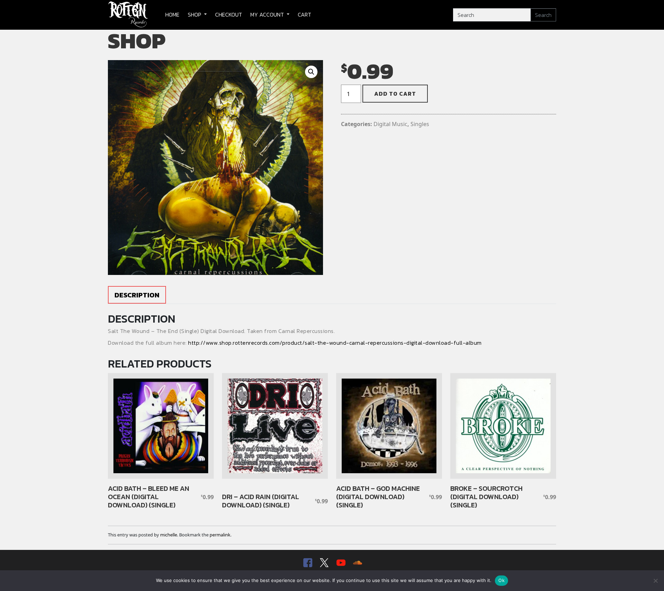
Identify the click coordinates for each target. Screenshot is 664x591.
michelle (168, 535)
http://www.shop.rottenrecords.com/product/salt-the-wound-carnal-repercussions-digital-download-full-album (335, 343)
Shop (195, 14)
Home (172, 14)
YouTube (340, 562)
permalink (220, 535)
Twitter (323, 562)
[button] (311, 72)
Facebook (307, 562)
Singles (420, 124)
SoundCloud (356, 562)
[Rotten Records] (128, 15)
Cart (304, 14)
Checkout (228, 14)
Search (543, 15)
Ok (501, 580)
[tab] (137, 295)
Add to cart (395, 93)
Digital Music (390, 124)
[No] (655, 580)
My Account (267, 14)
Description (136, 295)
